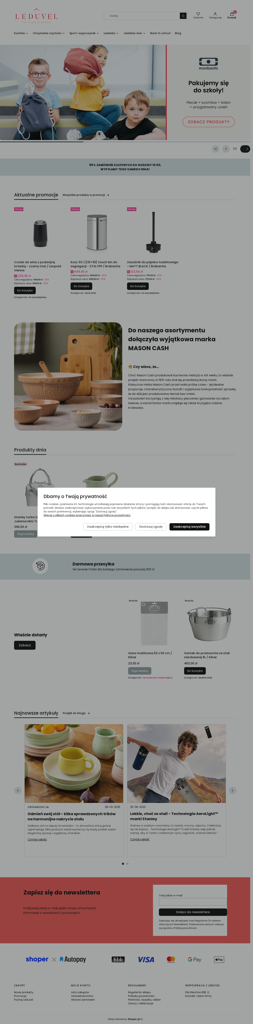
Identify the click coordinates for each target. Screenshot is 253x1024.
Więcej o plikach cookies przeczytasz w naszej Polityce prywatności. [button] (87, 515)
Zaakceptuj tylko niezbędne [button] (108, 527)
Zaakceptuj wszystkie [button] (189, 527)
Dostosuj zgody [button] (151, 527)
